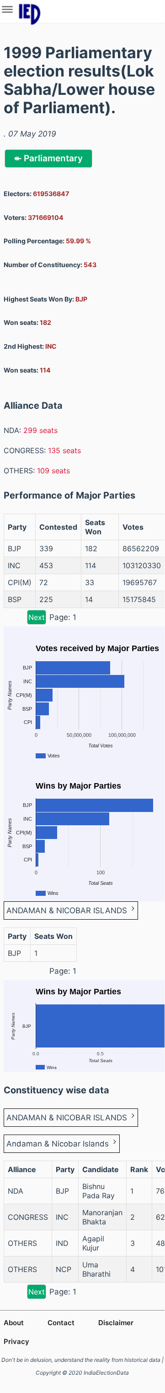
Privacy (16, 1341)
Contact (61, 1322)
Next (36, 617)
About (14, 1322)
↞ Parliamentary (48, 158)
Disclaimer (115, 1322)
